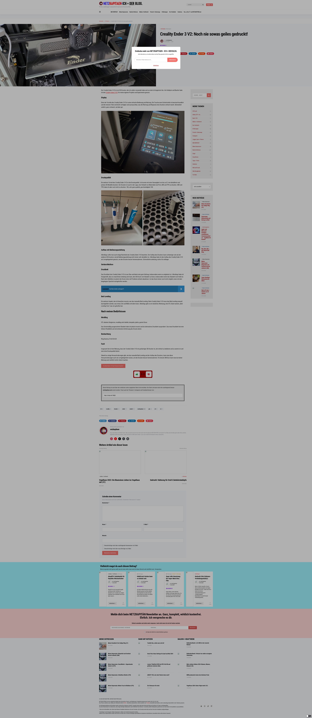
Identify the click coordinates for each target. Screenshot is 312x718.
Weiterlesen (156, 65)
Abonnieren (172, 60)
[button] (308, 716)
